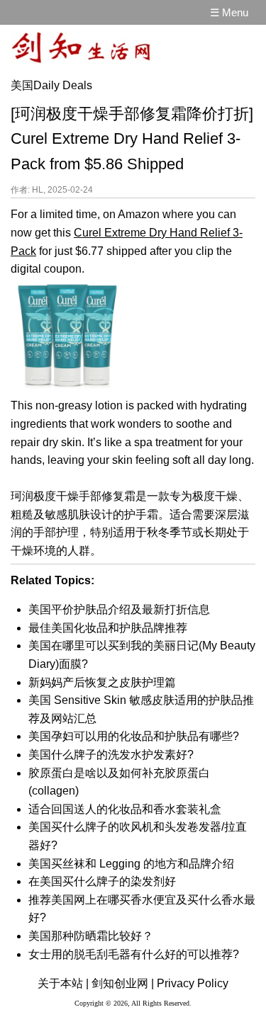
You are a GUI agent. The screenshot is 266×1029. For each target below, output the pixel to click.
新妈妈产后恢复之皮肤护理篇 (102, 682)
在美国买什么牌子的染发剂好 (102, 881)
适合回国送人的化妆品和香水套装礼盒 (124, 809)
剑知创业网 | (123, 983)
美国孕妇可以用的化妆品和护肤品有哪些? (133, 736)
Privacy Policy (192, 983)
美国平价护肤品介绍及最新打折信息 (119, 609)
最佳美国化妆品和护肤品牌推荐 (107, 628)
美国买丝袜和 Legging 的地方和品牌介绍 (131, 864)
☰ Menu (229, 12)
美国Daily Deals (51, 85)
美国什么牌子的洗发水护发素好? (111, 755)
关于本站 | (63, 983)
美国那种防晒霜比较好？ (90, 936)
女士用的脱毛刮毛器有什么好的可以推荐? (133, 954)
